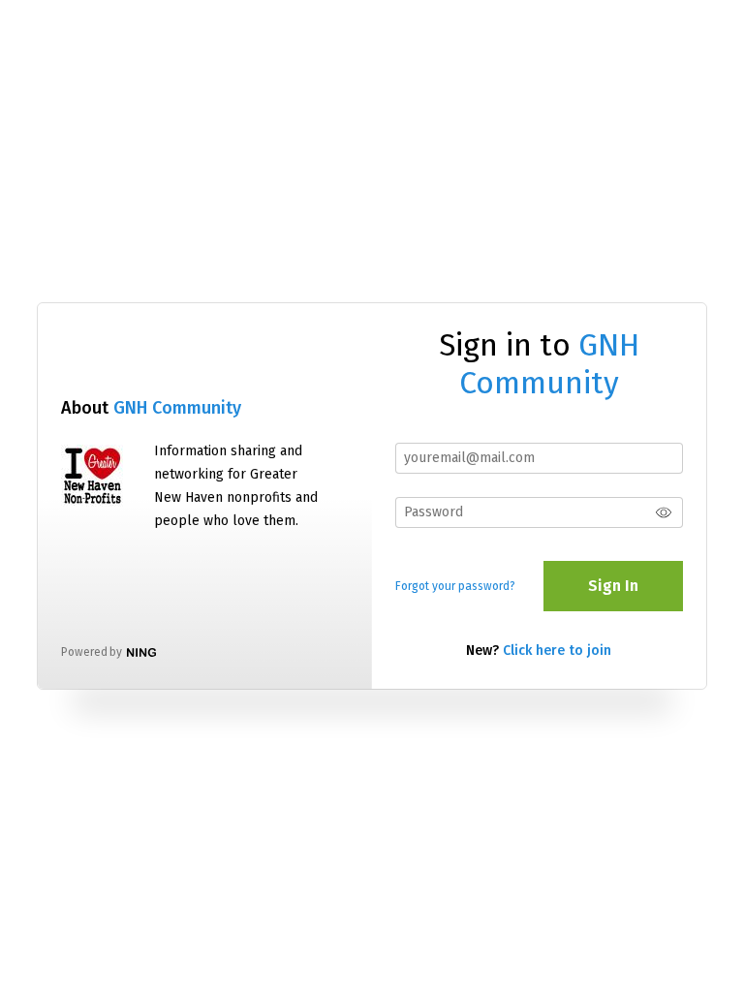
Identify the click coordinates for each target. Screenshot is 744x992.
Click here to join (557, 650)
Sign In (613, 585)
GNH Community (177, 407)
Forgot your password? (455, 586)
